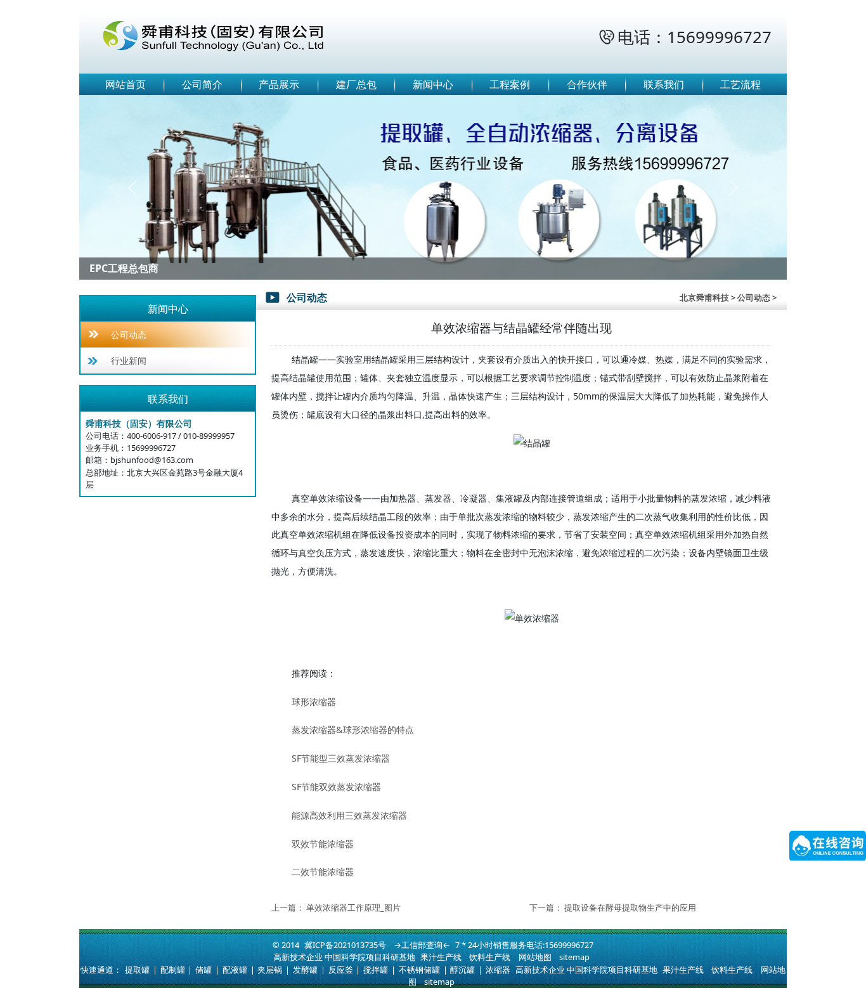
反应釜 (340, 969)
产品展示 (279, 84)
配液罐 (235, 969)
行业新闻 (128, 360)
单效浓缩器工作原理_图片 (353, 907)
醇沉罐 (462, 969)
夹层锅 (269, 969)
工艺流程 (740, 84)
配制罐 (172, 969)
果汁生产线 (441, 957)
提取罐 (137, 969)
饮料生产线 (489, 957)
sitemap (574, 957)
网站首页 (125, 84)
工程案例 (509, 84)
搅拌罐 (375, 969)
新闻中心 (433, 84)
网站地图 (535, 957)
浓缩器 (498, 969)
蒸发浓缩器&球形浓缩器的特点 (353, 730)
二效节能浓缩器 (323, 872)
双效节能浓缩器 (323, 844)
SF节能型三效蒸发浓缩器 (341, 758)
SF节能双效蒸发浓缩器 (336, 787)
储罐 (203, 969)
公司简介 (202, 84)
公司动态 (128, 334)
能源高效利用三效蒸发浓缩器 (349, 815)
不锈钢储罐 (419, 969)
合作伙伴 (587, 84)
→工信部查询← (422, 945)
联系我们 (663, 84)
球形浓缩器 (314, 702)
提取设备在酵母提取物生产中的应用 (630, 907)
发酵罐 (305, 969)
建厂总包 (356, 84)
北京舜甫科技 (704, 297)
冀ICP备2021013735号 (345, 945)
